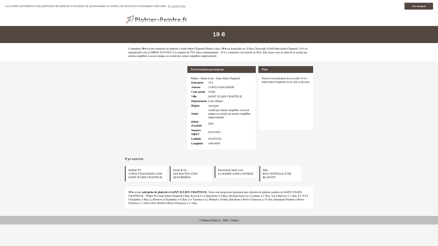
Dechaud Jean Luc (230, 170)
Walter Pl (134, 170)
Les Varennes (195, 199)
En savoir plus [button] (176, 6)
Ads (265, 170)
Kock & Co (180, 170)
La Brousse (156, 199)
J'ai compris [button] (419, 6)
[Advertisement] (155, 90)
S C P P (302, 195)
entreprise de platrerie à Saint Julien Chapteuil (180, 48)
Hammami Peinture (284, 199)
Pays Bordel (158, 203)
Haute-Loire (212, 48)
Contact (234, 220)
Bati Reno (234, 199)
